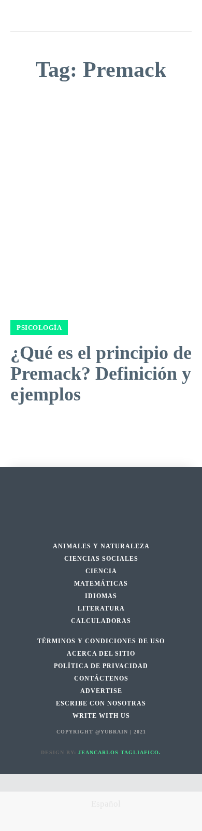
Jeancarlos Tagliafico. (119, 752)
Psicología (39, 327)
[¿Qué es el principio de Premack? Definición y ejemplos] (101, 213)
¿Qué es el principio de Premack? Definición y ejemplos (101, 373)
